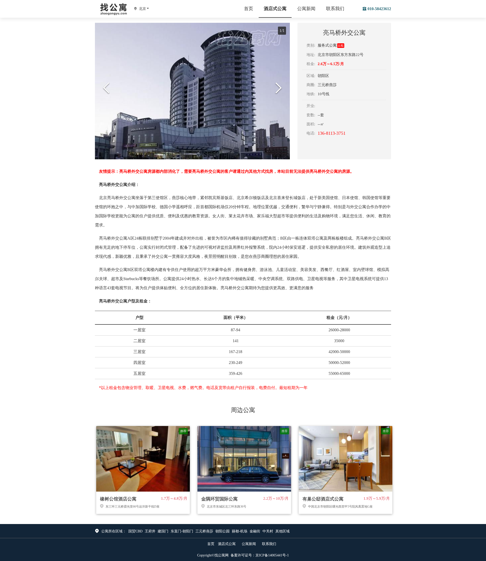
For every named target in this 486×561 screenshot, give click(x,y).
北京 (142, 9)
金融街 (255, 531)
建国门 (163, 531)
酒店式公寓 (275, 8)
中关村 (267, 531)
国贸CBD (135, 531)
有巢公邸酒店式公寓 (322, 498)
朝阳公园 (222, 531)
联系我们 (335, 8)
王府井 (150, 531)
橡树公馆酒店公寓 (118, 498)
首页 (248, 8)
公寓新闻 (306, 8)
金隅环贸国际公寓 (219, 498)
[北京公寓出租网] (114, 8)
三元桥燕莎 (204, 531)
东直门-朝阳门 (182, 531)
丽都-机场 (239, 531)
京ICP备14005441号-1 (272, 555)
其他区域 (282, 531)
